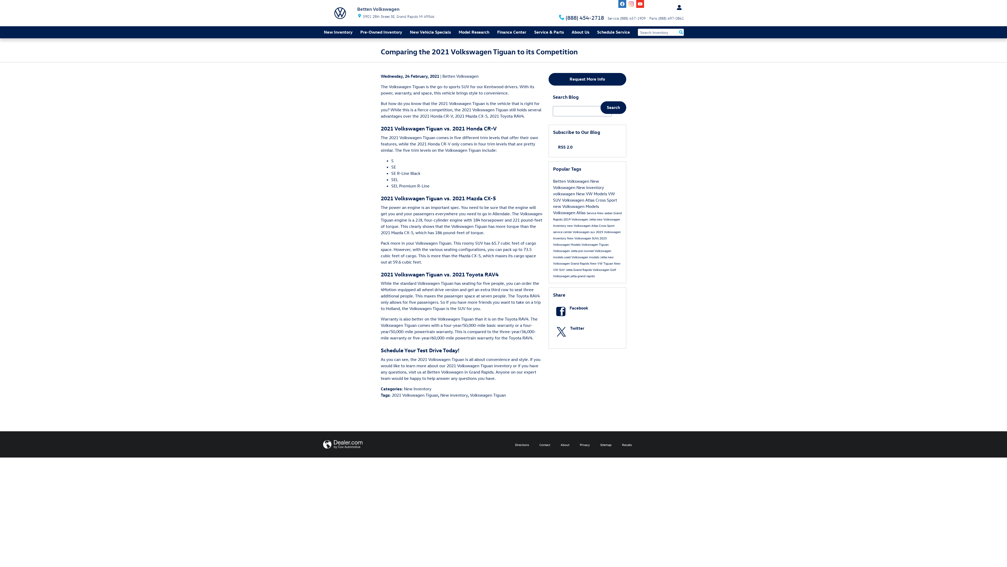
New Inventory (338, 32)
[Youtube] (640, 4)
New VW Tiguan (602, 263)
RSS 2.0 (564, 147)
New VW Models (592, 193)
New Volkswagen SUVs (583, 238)
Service (592, 213)
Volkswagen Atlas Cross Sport (589, 200)
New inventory (454, 395)
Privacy (585, 445)
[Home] (340, 13)
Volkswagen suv (584, 232)
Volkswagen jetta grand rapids (574, 276)
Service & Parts (549, 32)
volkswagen (564, 193)
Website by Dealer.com (342, 444)
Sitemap (606, 445)
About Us (580, 32)
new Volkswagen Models (576, 206)
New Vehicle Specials (430, 32)
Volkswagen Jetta (565, 251)
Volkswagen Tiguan (488, 395)
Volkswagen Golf (604, 269)
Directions (522, 445)
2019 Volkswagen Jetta (580, 219)
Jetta (604, 257)
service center (563, 232)
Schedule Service (613, 32)
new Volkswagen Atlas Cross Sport (590, 225)
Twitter (577, 328)
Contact (544, 445)
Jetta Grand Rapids (579, 269)
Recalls (627, 445)
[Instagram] (631, 4)
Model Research (474, 32)
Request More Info (587, 79)
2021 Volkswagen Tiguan (415, 395)
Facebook (579, 308)
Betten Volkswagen (460, 76)
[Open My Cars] (678, 8)
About (565, 445)
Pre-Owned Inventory (381, 32)
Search (613, 107)
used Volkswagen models (582, 257)
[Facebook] (622, 4)
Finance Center (511, 32)
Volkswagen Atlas (570, 212)
